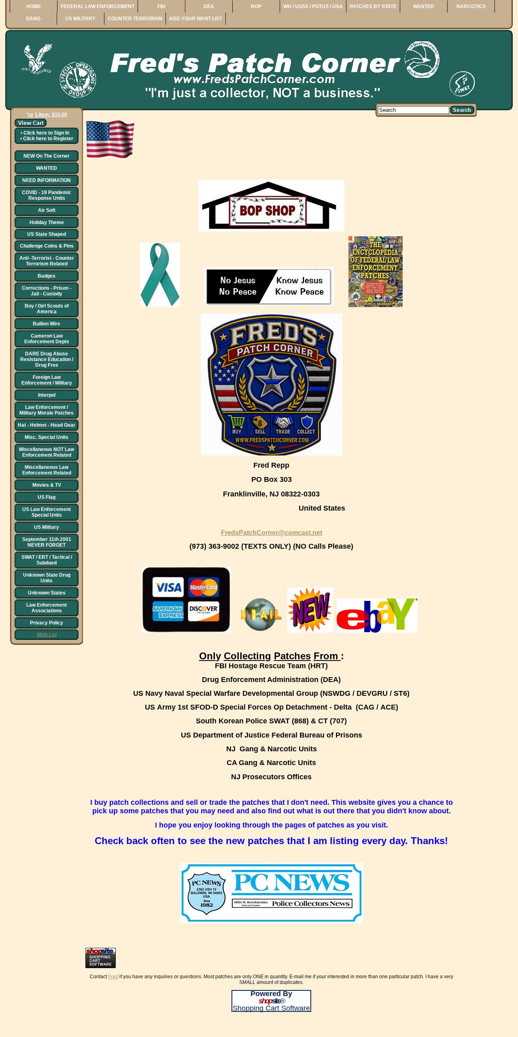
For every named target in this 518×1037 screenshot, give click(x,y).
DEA (209, 6)
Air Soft (46, 210)
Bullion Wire (46, 324)
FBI (161, 6)
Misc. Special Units (46, 437)
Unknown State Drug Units (46, 578)
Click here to (46, 133)
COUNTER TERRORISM (135, 18)
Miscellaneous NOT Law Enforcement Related (46, 452)
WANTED (423, 6)
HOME (33, 6)
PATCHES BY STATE (373, 6)
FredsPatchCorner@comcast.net (271, 532)
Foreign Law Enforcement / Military (46, 380)
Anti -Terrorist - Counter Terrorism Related (46, 261)
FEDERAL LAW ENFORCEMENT (97, 6)
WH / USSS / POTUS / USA (313, 6)
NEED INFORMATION (46, 180)
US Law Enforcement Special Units (46, 512)
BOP (256, 6)
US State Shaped (46, 234)
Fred (113, 976)
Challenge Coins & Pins (47, 246)
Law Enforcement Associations (46, 608)
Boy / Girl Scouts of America (47, 308)
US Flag (46, 497)
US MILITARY (80, 18)
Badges (46, 276)
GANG (33, 18)
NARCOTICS (471, 6)
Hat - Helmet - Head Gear (46, 425)
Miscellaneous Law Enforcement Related (46, 470)
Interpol (46, 395)
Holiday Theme (47, 222)
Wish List (47, 634)
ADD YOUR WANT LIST (195, 18)
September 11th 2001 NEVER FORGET (46, 542)
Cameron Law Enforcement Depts (46, 338)
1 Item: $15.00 (51, 115)
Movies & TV (46, 485)
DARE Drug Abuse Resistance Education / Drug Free (46, 359)
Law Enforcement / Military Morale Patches (46, 410)
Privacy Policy (46, 623)
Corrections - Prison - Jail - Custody (46, 291)
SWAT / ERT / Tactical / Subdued (46, 560)
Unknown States (47, 593)
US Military (46, 527)
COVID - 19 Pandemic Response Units (46, 195)
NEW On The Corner (46, 156)
